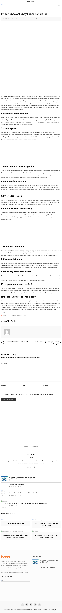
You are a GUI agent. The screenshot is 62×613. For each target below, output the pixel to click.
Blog (25, 315)
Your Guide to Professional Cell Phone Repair (23, 493)
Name (3, 386)
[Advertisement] (31, 36)
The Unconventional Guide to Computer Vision (16, 343)
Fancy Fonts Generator (52, 96)
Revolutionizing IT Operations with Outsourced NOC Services (28, 503)
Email (24, 386)
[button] (57, 6)
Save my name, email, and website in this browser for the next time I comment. (28, 394)
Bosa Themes (28, 609)
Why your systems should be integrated (22, 478)
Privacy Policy (37, 609)
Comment (5, 363)
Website (45, 386)
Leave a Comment (16, 316)
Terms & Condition (48, 609)
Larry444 (15, 332)
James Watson (31, 455)
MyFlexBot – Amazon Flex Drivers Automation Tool (46, 536)
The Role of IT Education (16, 484)
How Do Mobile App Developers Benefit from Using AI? (46, 343)
